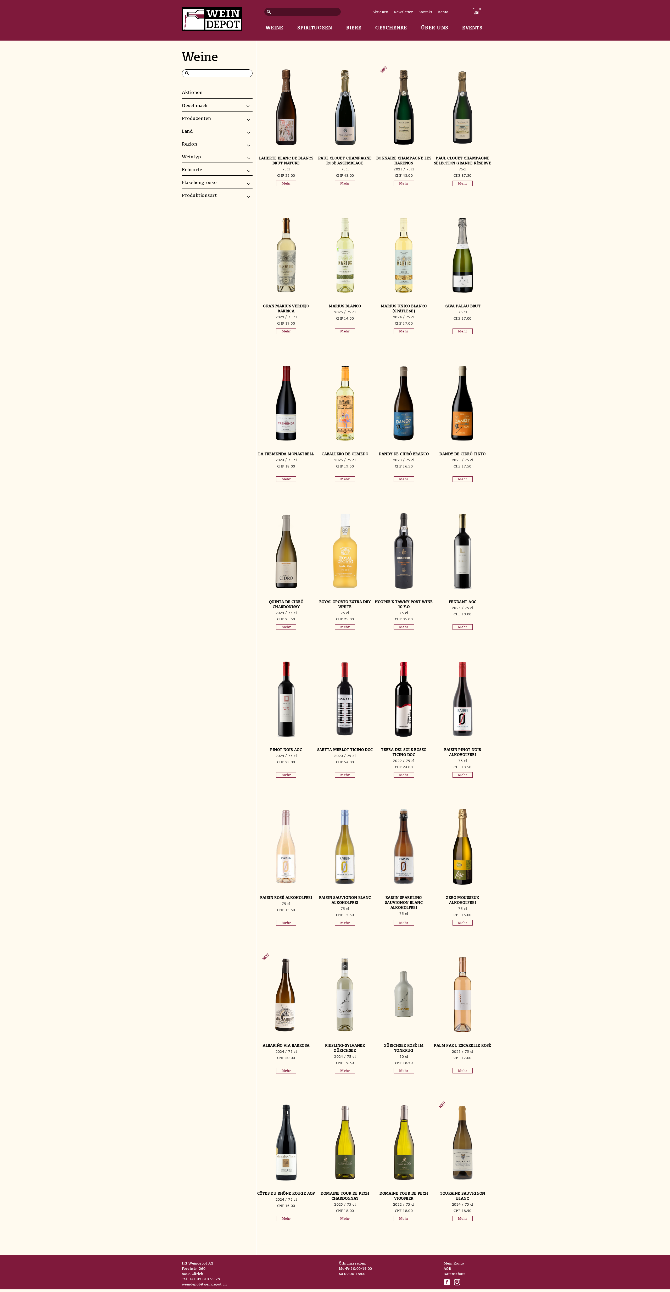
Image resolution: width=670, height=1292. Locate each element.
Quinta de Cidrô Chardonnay (286, 604)
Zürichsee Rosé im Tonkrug (403, 1047)
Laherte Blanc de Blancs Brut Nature (286, 160)
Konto (443, 12)
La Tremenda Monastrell (286, 454)
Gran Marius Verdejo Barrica (286, 308)
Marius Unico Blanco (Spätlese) (404, 308)
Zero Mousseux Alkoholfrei (462, 900)
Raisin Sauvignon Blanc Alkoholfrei (345, 900)
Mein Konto (454, 1263)
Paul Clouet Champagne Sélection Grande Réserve (462, 160)
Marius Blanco (345, 306)
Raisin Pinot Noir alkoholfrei (462, 752)
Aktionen (380, 12)
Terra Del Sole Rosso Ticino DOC (403, 752)
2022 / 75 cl (404, 761)
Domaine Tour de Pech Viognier (403, 1195)
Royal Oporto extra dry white (345, 604)
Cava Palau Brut (463, 306)
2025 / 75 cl (345, 312)
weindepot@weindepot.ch (204, 1284)
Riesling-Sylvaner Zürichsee (345, 1047)
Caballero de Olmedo (345, 454)
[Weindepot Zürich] (212, 18)
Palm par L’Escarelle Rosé (462, 1045)
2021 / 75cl (404, 169)
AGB (447, 1268)
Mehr (286, 183)
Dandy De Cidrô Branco (404, 454)
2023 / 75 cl (286, 317)
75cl (286, 169)
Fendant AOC (463, 601)
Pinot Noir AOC (286, 749)
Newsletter (403, 12)
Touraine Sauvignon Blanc (462, 1195)
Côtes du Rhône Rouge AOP (286, 1193)
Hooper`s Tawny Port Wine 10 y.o (404, 604)
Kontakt (425, 12)
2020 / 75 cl (345, 756)
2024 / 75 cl (404, 317)
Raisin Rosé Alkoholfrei (286, 897)
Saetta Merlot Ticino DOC (345, 749)
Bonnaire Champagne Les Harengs (403, 160)
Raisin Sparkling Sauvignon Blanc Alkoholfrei (404, 902)
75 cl (462, 312)
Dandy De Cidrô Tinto (462, 454)
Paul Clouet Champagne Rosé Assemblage (345, 160)
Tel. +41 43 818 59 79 (201, 1279)
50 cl (403, 1056)
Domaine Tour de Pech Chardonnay (345, 1195)
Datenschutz (454, 1274)
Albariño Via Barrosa (286, 1045)
